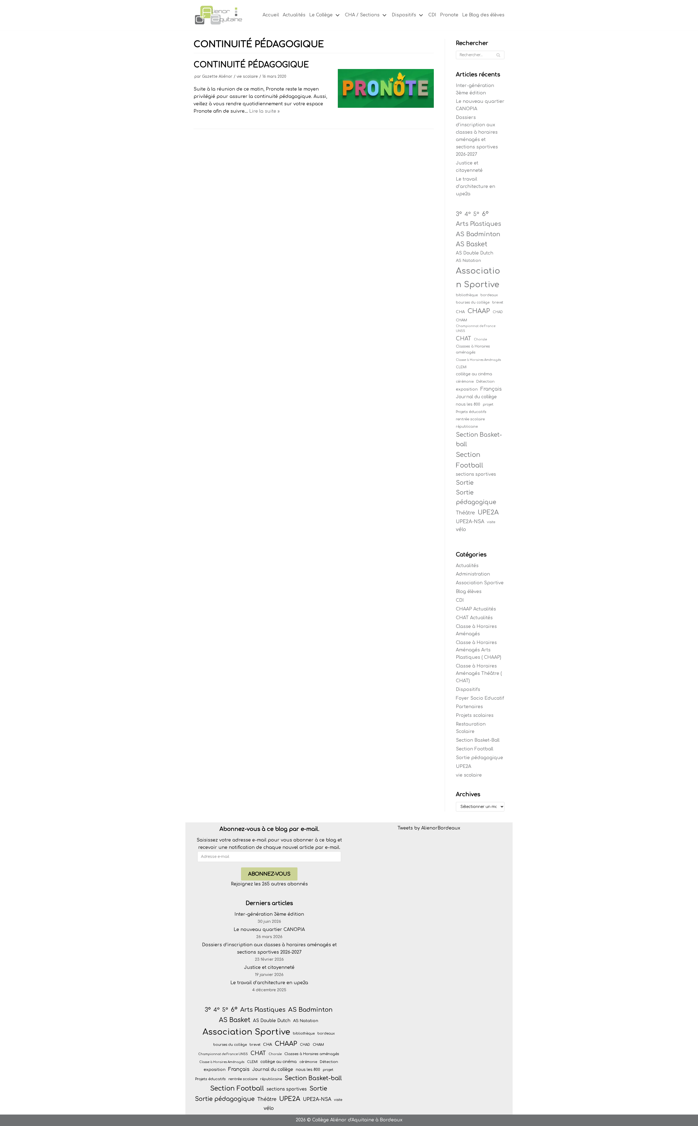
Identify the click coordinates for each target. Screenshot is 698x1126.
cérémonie (465, 382)
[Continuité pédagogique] (386, 106)
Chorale (480, 339)
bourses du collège (472, 302)
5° (476, 214)
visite (491, 522)
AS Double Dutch (474, 253)
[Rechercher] (498, 55)
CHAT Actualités (474, 617)
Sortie (465, 483)
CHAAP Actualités (476, 609)
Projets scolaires (475, 715)
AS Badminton (478, 234)
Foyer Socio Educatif (480, 698)
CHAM (461, 320)
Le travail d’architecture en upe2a (475, 186)
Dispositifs (468, 689)
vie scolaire (247, 76)
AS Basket (471, 244)
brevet (497, 302)
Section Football (469, 460)
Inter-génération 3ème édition (269, 914)
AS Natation (468, 260)
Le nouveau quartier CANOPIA (269, 929)
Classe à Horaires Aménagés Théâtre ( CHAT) (479, 673)
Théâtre (465, 513)
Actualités (294, 15)
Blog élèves (469, 591)
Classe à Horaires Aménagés (478, 359)
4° (468, 214)
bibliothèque (467, 295)
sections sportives (476, 474)
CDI (432, 15)
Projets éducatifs (471, 412)
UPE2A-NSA (470, 521)
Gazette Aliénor (217, 76)
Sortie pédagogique (476, 497)
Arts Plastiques (478, 224)
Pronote (449, 15)
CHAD (498, 312)
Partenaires (469, 706)
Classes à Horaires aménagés (473, 349)
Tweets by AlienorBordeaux (429, 828)
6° (485, 213)
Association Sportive (478, 277)
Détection (485, 381)
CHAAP (479, 311)
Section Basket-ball (479, 440)
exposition (467, 389)
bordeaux (489, 295)
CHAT (463, 339)
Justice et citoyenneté (269, 967)
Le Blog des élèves (483, 15)
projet (488, 404)
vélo (461, 529)
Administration (473, 574)
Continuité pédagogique (251, 65)
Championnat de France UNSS (475, 329)
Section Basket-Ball (478, 740)
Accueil (271, 15)
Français (491, 389)
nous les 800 (468, 404)
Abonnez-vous (269, 874)
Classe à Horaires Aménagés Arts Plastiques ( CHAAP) (478, 650)
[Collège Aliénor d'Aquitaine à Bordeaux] (218, 15)
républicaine (467, 427)
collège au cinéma (474, 374)
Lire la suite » (264, 111)
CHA (460, 312)
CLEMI (461, 367)
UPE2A (488, 512)
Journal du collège (476, 396)
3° (459, 214)
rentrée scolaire (470, 419)
